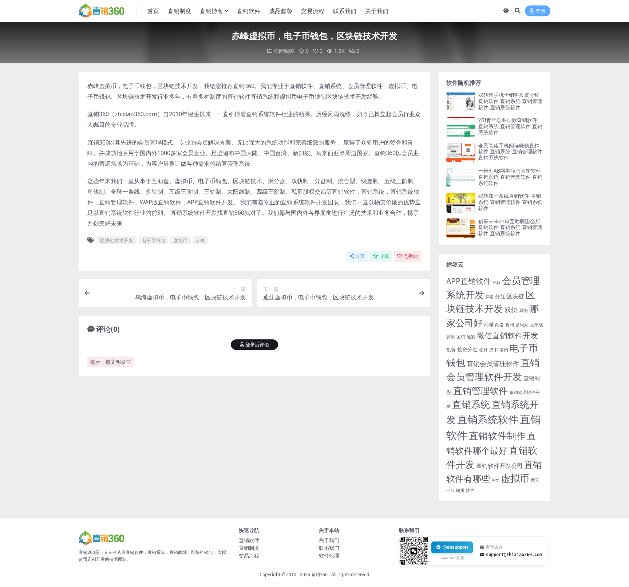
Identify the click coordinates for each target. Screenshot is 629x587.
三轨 (496, 282)
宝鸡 (460, 337)
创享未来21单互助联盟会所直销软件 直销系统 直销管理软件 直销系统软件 (510, 227)
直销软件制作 (497, 435)
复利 (509, 325)
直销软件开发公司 (499, 465)
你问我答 (284, 50)
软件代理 (329, 555)
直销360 (319, 574)
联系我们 (344, 11)
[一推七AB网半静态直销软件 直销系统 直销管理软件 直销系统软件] (460, 177)
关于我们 (376, 11)
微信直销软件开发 (507, 335)
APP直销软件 (468, 281)
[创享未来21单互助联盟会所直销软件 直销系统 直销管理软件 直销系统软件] (460, 228)
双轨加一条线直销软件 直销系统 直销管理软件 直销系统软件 (510, 202)
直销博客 (211, 11)
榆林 (483, 349)
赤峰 (200, 240)
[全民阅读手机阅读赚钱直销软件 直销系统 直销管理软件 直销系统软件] (460, 152)
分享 (360, 256)
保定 (490, 296)
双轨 (511, 309)
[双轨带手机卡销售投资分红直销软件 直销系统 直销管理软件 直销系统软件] (460, 101)
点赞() (410, 256)
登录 (540, 11)
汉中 (493, 350)
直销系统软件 (487, 419)
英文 (495, 480)
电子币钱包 (153, 240)
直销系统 (471, 404)
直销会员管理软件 (493, 363)
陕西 (470, 490)
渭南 (503, 350)
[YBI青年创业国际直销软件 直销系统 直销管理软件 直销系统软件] (460, 127)
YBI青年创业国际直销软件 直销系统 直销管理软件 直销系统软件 (510, 126)
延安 (471, 337)
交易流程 (312, 11)
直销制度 (179, 11)
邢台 (450, 490)
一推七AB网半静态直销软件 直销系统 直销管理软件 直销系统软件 (510, 176)
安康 (450, 336)
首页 (153, 11)
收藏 (384, 256)
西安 (535, 480)
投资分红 (467, 349)
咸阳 (523, 310)
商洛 (499, 325)
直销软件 (248, 11)
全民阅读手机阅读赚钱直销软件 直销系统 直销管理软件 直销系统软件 (510, 151)
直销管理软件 (480, 391)
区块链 (515, 296)
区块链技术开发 (116, 240)
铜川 (460, 490)
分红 (500, 296)
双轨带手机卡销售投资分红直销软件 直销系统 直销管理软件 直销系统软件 (510, 101)
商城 (489, 324)
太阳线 (536, 325)
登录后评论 (257, 344)
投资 (451, 349)
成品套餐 (280, 11)
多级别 (522, 324)
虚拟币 (180, 240)
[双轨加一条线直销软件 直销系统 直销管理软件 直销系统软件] (460, 202)
